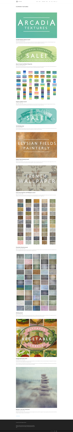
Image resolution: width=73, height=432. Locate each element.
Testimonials (43, 1)
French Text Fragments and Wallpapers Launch (25, 192)
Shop (39, 1)
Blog (46, 1)
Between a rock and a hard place (23, 409)
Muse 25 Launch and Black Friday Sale (24, 64)
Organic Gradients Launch (21, 101)
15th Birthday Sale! (20, 126)
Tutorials (24, 65)
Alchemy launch (19, 312)
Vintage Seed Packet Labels (21, 358)
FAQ (49, 1)
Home (37, 1)
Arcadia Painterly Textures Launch (23, 39)
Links (51, 1)
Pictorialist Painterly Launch (22, 247)
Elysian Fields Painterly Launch (22, 159)
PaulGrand (18, 410)
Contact (54, 1)
